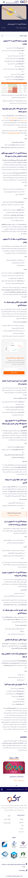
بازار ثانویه (21, 822)
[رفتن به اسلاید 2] (16, 785)
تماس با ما (21, 832)
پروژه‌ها (21, 819)
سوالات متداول (7, 819)
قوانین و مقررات (7, 823)
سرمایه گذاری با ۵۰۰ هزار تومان (17, 777)
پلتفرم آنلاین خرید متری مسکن (12, 3)
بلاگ (22, 825)
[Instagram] (2, 789)
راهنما (9, 816)
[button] (4, 2)
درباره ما (21, 829)
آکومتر (16, 1)
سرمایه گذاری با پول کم (14, 515)
